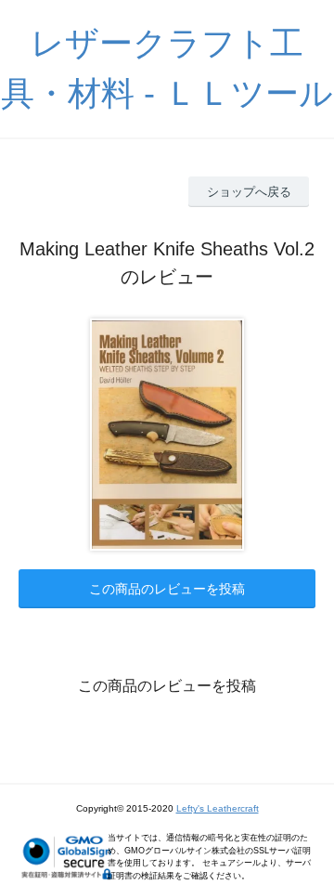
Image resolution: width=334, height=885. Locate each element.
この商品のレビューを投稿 (167, 588)
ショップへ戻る (249, 192)
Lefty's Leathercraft (217, 808)
